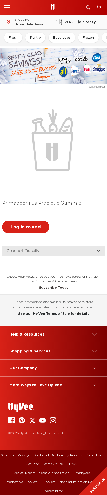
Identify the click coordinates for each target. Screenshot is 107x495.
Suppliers (48, 482)
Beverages (61, 37)
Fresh (13, 37)
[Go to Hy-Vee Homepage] (54, 7)
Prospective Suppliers (21, 482)
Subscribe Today (53, 287)
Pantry (35, 37)
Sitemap (7, 455)
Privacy (23, 455)
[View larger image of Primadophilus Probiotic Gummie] (53, 139)
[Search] (88, 7)
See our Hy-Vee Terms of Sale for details (53, 314)
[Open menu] (7, 7)
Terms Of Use (53, 464)
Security (32, 464)
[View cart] (99, 7)
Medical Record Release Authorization (41, 473)
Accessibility (54, 491)
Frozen (88, 37)
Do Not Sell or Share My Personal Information (67, 455)
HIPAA (72, 464)
